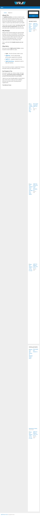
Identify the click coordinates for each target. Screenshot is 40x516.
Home (5, 12)
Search (33, 15)
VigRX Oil (7, 59)
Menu (2, 7)
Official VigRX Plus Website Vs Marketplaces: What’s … (33, 389)
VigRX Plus (7, 55)
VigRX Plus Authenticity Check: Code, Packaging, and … (35, 187)
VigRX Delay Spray (9, 61)
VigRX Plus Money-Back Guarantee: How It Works (35, 26)
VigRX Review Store (4, 514)
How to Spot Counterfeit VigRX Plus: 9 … (35, 105)
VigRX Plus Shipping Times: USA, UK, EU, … (35, 266)
